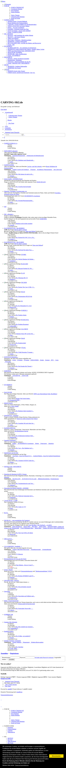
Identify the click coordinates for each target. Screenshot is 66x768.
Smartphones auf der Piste (11, 453)
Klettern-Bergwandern (37, 642)
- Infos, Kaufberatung (17, 54)
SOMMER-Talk (8, 614)
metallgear (13, 261)
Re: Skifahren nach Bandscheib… (25, 160)
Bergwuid (12, 534)
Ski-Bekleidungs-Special (21, 431)
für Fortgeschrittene (18, 23)
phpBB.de (19, 692)
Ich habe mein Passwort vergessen (44, 657)
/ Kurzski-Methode (17, 21)
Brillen (14, 443)
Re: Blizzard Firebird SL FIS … (24, 268)
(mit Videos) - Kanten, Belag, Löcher (26, 49)
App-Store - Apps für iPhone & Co (21, 456)
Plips (11, 335)
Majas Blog (38, 528)
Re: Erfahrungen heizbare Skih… (25, 435)
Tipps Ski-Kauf (12, 741)
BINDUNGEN (8, 403)
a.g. (11, 555)
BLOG (6, 513)
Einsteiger (10, 727)
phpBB (10, 689)
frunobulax (13, 588)
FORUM (6, 6)
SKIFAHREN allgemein (11, 151)
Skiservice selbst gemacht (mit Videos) (27, 418)
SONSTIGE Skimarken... (11, 357)
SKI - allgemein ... (9, 214)
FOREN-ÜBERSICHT (17, 7)
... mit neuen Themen (16, 37)
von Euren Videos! (18, 26)
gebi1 (11, 202)
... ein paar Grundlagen (16, 27)
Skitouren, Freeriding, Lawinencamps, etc (15, 191)
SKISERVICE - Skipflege (11, 415)
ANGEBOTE (16, 375)
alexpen (12, 176)
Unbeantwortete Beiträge (18, 721)
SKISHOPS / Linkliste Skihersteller (17, 66)
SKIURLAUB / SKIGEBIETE (12, 466)
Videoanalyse (11, 732)
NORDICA (24, 310)
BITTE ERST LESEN (20, 229)
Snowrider (8, 361)
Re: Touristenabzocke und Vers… (25, 483)
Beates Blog (27, 526)
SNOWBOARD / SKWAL (11, 580)
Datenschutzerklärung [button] (22, 765)
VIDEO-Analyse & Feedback (20, 169)
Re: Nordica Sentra (21, 315)
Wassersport (26, 642)
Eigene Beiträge (15, 715)
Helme (37, 443)
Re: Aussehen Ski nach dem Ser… (25, 423)
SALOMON (24, 329)
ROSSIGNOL (25, 319)
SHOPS (6, 65)
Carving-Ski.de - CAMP (10, 500)
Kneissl (47, 360)
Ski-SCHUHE (8, 392)
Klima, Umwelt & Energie (11, 600)
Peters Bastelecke (17, 526)
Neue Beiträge (15, 713)
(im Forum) (14, 68)
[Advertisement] (33, 87)
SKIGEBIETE (8, 57)
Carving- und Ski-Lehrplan (34, 166)
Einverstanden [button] (56, 756)
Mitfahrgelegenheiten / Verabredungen (48, 479)
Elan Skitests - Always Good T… (25, 565)
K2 (22, 301)
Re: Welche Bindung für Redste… (25, 259)
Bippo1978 (13, 307)
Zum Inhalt (4, 109)
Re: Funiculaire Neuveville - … (24, 608)
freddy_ (12, 251)
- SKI (11, 44)
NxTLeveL (13, 344)
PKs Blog (34, 526)
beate (11, 508)
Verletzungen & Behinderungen (35, 155)
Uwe (11, 566)
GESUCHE (25, 375)
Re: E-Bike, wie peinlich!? (23, 636)
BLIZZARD (24, 264)
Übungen (32, 169)
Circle (14, 360)
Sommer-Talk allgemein (10, 622)
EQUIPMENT (8, 46)
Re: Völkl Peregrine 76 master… (25, 352)
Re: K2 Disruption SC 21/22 (24, 306)
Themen (15, 15)
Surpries (12, 368)
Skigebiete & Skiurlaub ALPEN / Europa (15, 474)
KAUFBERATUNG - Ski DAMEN (14, 242)
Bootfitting (15, 52)
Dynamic (19, 360)
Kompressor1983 (14, 400)
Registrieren (14, 653)
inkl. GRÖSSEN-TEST (21, 51)
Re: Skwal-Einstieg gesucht (23, 587)
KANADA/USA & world (29, 479)
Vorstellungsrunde (36, 549)
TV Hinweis (19, 554)
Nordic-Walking (16, 642)
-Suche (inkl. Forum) (16, 71)
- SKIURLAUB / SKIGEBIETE (18, 63)
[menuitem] (15, 115)
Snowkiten (7, 591)
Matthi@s (12, 279)
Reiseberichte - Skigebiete (15, 60)
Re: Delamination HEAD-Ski (24, 296)
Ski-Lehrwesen (58, 169)
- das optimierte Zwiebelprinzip (22, 48)
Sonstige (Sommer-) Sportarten (12, 640)
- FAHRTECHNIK (15, 32)
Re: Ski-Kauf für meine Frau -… (25, 250)
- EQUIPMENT (14, 55)
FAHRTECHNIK (9, 20)
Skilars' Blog (42, 526)
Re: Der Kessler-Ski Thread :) (24, 366)
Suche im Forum (15, 18)
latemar (12, 316)
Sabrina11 (12, 485)
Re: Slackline (19, 647)
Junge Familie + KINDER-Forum (13, 179)
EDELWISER (34, 360)
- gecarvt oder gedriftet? (19, 30)
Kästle (42, 360)
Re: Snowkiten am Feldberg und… (25, 596)
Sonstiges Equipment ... (10, 440)
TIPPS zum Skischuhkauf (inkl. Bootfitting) (45, 394)
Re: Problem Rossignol (22, 324)
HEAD (23, 292)
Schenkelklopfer (46, 549)
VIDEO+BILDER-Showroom (20, 549)
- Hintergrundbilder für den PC (19, 61)
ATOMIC (23, 254)
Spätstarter (13, 497)
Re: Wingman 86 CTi (22, 278)
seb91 (11, 162)
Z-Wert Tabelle (14, 406)
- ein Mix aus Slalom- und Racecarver (24, 43)
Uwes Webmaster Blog (27, 528)
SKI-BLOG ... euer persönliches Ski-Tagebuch (17, 520)
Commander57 (14, 628)
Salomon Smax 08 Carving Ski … (25, 333)
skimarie (12, 577)
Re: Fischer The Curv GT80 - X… (25, 287)
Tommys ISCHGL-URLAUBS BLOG (53, 528)
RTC (52, 360)
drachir (12, 637)
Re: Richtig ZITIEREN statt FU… (25, 576)
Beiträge (16, 9)
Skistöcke (51, 443)
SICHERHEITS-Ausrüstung (32, 196)
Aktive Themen (15, 720)
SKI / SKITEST (8, 34)
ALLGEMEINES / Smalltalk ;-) (13, 546)
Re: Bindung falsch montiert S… (25, 411)
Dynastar (26, 360)
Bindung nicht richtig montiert (24, 223)
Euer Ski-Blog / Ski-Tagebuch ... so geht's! (40, 525)
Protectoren (44, 443)
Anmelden (4, 653)
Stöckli (23, 338)
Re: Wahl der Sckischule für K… (25, 496)
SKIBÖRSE (43, 219)
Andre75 (12, 239)
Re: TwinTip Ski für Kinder (23, 186)
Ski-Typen (10, 743)
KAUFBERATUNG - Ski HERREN (14, 228)
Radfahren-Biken (8, 631)
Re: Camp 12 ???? (21, 507)
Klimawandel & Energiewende (26, 604)
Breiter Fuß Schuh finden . (23, 398)
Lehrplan (10, 730)
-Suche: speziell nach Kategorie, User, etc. (21, 72)
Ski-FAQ (10, 740)
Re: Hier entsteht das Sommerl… (25, 627)
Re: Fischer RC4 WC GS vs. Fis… (25, 237)
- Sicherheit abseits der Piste (18, 29)
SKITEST (10, 738)
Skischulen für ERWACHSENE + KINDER (16, 488)
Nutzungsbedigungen (26, 571)
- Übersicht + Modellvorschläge (19, 40)
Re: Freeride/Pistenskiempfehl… (25, 200)
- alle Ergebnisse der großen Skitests (20, 35)
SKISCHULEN (41, 182)
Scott (57, 360)
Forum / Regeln (8, 569)
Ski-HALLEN (16, 479)
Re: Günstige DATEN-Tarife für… (25, 460)
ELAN (23, 273)
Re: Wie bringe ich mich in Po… (25, 174)
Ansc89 (12, 225)
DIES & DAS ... (8, 539)
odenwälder (13, 326)
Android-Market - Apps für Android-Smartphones (46, 456)
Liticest (12, 610)
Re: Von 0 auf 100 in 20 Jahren (24, 533)
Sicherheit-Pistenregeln (18, 155)
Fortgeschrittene (12, 729)
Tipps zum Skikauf (30, 231)
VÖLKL (23, 347)
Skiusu (12, 462)
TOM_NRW (13, 648)
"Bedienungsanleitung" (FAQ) (43, 571)
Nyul (11, 188)
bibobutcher (13, 437)
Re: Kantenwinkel (21, 343)
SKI (5, 206)
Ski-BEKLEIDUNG (9, 428)
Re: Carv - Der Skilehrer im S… (25, 448)
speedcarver (13, 597)
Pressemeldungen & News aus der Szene (15, 559)
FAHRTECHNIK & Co (10, 143)
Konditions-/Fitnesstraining (44, 169)
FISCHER (24, 282)
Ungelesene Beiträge (16, 712)
